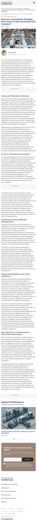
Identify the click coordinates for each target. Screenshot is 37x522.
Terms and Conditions (16, 511)
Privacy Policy (5, 511)
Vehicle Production (9, 16)
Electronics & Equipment (8, 491)
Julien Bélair (12, 52)
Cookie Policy (20, 508)
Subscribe (28, 459)
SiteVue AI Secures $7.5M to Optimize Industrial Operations (18, 432)
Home (3, 8)
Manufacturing (5, 495)
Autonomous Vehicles (10, 14)
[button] (12, 439)
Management (5, 488)
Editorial (3, 502)
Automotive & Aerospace (14, 8)
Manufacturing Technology (9, 484)
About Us (3, 508)
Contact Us (11, 508)
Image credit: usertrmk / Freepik (25, 46)
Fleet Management (26, 14)
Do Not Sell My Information (8, 513)
